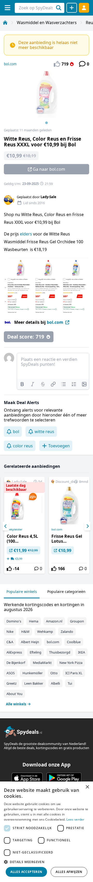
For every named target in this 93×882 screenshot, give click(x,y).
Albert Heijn (30, 642)
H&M (25, 631)
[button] (46, 862)
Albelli (55, 683)
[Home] (5, 22)
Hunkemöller (32, 673)
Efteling (35, 652)
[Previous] (6, 526)
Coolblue (74, 642)
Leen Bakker (33, 683)
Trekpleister (14, 529)
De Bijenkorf (15, 662)
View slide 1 (46, 122)
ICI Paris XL (73, 673)
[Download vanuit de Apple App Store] (27, 778)
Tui (70, 683)
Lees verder (75, 819)
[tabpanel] (46, 653)
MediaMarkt (42, 662)
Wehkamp (45, 631)
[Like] (9, 568)
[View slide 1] (46, 99)
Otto (54, 673)
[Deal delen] (71, 8)
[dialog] (46, 831)
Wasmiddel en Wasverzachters (47, 22)
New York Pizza (70, 662)
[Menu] (7, 7)
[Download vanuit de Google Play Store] (64, 778)
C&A (9, 642)
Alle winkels (16, 704)
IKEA (81, 652)
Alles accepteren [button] (26, 872)
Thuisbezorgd (59, 652)
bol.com (10, 64)
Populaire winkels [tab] (21, 591)
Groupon (77, 621)
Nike (9, 631)
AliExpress (14, 652)
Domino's (13, 621)
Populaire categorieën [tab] (66, 591)
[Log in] (84, 7)
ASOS (10, 673)
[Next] (87, 526)
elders (26, 234)
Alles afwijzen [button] (69, 872)
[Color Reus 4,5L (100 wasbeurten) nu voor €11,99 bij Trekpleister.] (24, 525)
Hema (33, 621)
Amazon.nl (54, 621)
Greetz (11, 683)
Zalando (67, 631)
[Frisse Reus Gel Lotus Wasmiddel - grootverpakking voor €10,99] (69, 525)
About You (14, 693)
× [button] (87, 787)
